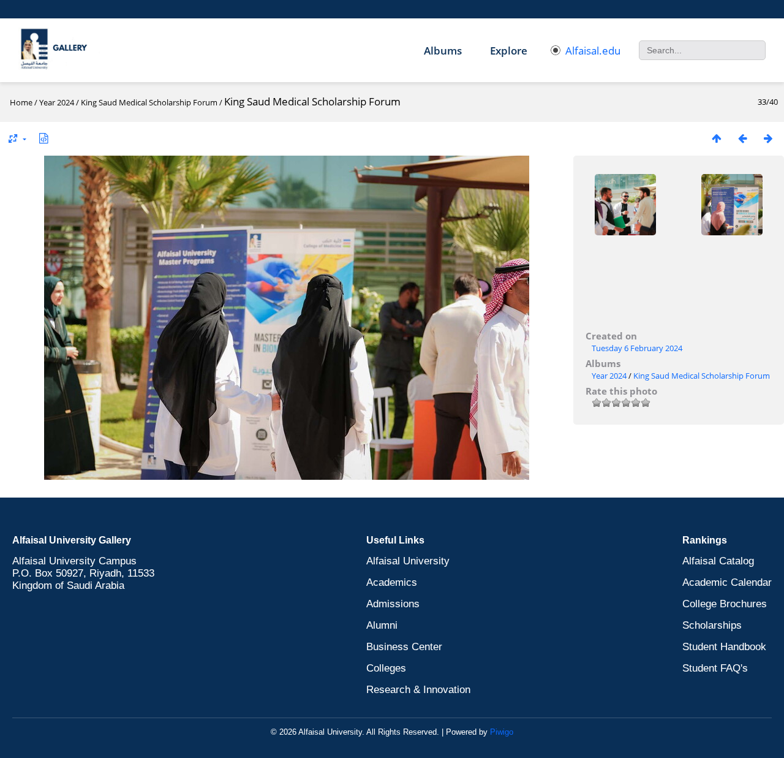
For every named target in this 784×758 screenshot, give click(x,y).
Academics (391, 582)
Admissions (393, 604)
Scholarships (712, 625)
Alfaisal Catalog (718, 561)
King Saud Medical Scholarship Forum (149, 102)
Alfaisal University (408, 561)
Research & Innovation (418, 689)
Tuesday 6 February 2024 (637, 348)
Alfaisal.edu (592, 51)
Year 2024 (56, 102)
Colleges (386, 668)
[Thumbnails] (716, 138)
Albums (443, 51)
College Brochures (724, 604)
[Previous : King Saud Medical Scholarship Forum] (742, 138)
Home (21, 102)
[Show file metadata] (43, 138)
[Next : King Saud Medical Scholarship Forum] (768, 138)
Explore (508, 51)
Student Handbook (724, 647)
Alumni (382, 625)
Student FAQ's (715, 668)
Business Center (404, 647)
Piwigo (501, 732)
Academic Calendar (727, 582)
